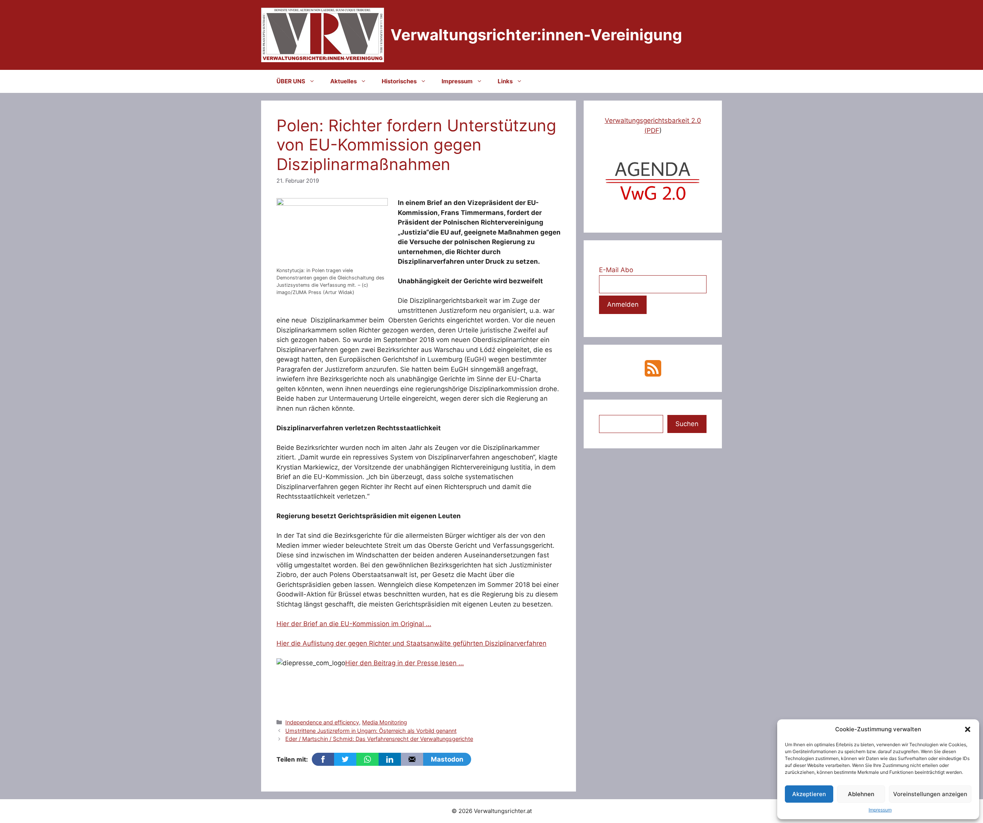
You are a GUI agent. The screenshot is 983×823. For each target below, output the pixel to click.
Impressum (880, 810)
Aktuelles (343, 81)
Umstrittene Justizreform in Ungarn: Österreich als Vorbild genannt (371, 730)
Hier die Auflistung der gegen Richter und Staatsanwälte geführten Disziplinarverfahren (411, 643)
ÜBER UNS (290, 81)
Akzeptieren (809, 794)
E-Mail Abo (616, 270)
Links (505, 81)
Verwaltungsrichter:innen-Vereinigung (536, 34)
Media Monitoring (384, 722)
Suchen (686, 424)
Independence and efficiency (322, 722)
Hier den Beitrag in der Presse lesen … (404, 663)
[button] (967, 729)
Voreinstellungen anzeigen (930, 794)
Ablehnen (861, 794)
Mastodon (447, 759)
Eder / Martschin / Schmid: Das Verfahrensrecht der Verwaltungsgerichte (379, 738)
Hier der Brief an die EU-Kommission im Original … (353, 624)
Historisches (399, 81)
